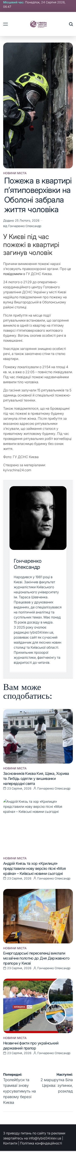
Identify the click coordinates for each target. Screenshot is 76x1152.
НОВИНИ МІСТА (15, 173)
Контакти (10, 1143)
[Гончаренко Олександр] (38, 518)
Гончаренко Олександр (24, 226)
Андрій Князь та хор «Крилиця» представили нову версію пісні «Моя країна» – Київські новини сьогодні (34, 868)
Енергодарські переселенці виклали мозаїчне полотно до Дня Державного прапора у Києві (36, 958)
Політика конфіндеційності (41, 1143)
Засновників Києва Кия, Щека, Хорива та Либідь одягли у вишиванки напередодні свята (36, 778)
